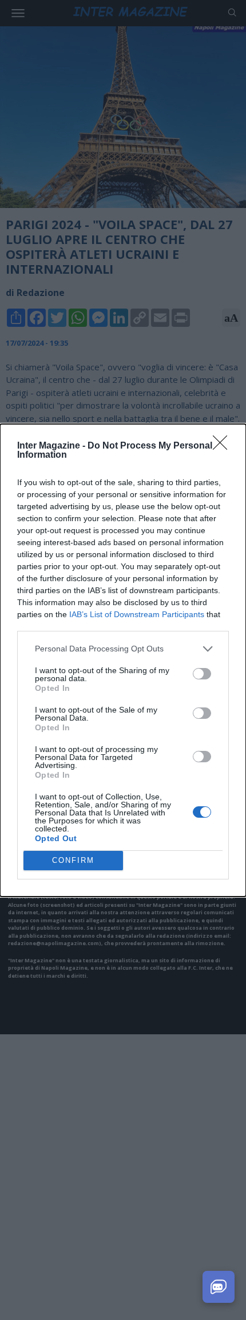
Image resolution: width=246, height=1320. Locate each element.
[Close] (224, 446)
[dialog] (123, 660)
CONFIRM (73, 860)
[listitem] (123, 649)
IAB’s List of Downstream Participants (136, 614)
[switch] (202, 673)
